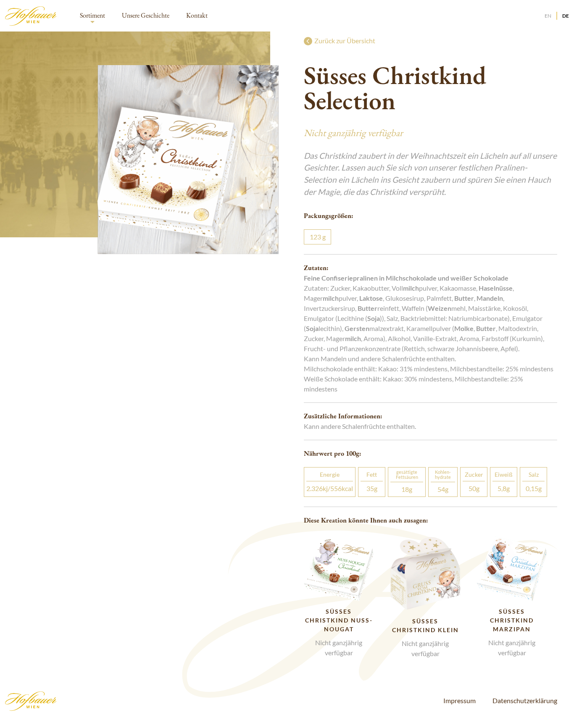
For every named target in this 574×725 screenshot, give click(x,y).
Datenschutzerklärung (524, 700)
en (548, 16)
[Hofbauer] (31, 16)
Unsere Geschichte (145, 15)
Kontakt (197, 15)
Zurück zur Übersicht (344, 41)
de (565, 16)
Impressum (459, 700)
